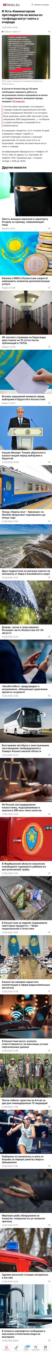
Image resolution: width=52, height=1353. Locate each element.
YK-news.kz (18, 101)
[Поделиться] (49, 31)
